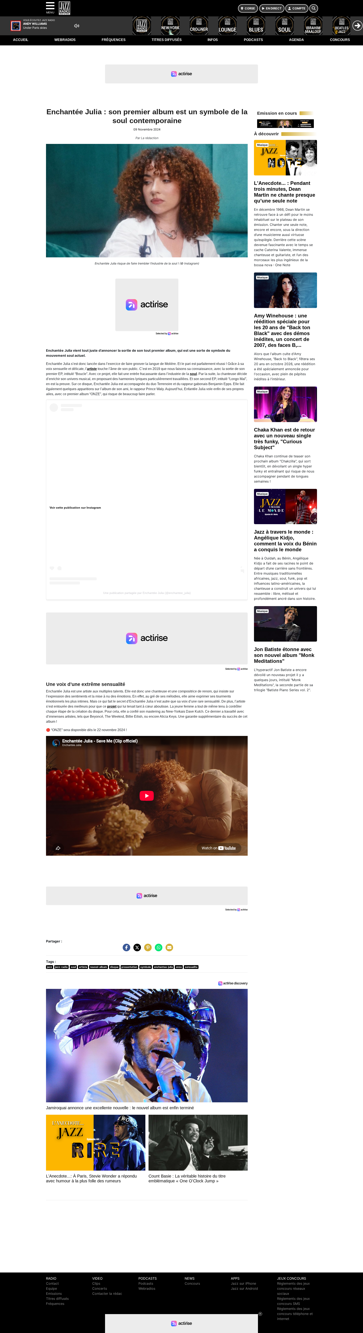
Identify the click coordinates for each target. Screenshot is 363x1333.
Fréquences (114, 40)
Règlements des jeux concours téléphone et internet (295, 1314)
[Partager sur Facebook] (125, 949)
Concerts (99, 1288)
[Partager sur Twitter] (136, 949)
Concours (340, 40)
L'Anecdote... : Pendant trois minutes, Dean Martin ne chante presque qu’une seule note (284, 192)
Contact (52, 1283)
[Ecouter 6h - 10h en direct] (285, 123)
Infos (213, 40)
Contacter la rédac (107, 1293)
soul (193, 374)
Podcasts (253, 40)
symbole (145, 966)
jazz (49, 966)
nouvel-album (98, 966)
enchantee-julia (163, 966)
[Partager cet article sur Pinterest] (147, 949)
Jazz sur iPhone (243, 1283)
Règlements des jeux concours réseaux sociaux (293, 1288)
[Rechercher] (313, 8)
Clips (96, 1283)
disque (114, 966)
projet (111, 706)
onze (179, 966)
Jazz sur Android (244, 1288)
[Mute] (77, 26)
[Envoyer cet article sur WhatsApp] (157, 949)
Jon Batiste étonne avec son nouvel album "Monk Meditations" (284, 655)
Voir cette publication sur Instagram (75, 507)
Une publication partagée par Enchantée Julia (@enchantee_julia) (147, 593)
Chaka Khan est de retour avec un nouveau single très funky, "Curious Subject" (284, 438)
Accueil (20, 40)
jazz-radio (61, 966)
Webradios (65, 40)
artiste (92, 369)
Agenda (296, 40)
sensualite (191, 966)
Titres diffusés (167, 40)
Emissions (54, 1293)
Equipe (51, 1288)
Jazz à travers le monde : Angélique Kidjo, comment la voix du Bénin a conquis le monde (285, 540)
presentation (129, 966)
